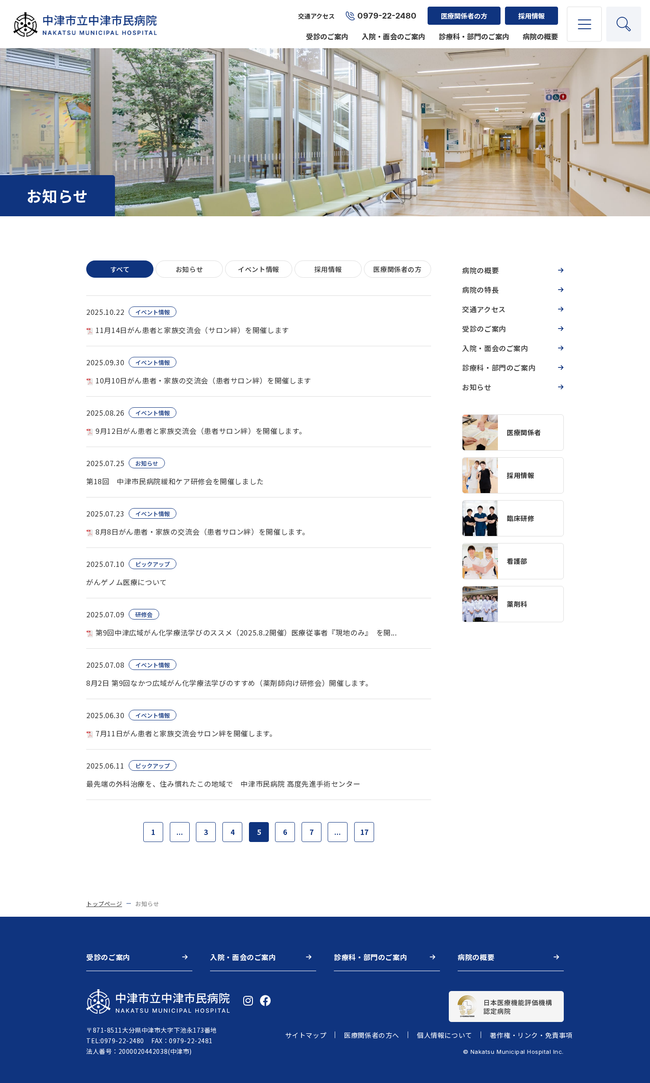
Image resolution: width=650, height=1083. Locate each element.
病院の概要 (540, 36)
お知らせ (477, 387)
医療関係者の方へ (371, 1035)
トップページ (104, 903)
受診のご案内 (327, 36)
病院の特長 (480, 289)
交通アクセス (316, 15)
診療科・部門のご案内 (474, 36)
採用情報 (531, 15)
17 (364, 832)
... (179, 832)
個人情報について (444, 1035)
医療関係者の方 (464, 15)
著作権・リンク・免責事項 (531, 1035)
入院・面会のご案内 (393, 36)
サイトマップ (306, 1035)
